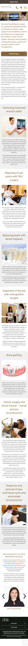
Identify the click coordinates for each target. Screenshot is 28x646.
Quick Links (14, 623)
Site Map (22, 633)
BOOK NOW (14, 2)
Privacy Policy (15, 633)
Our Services (14, 627)
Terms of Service (15, 636)
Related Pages (14, 54)
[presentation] (3, 595)
